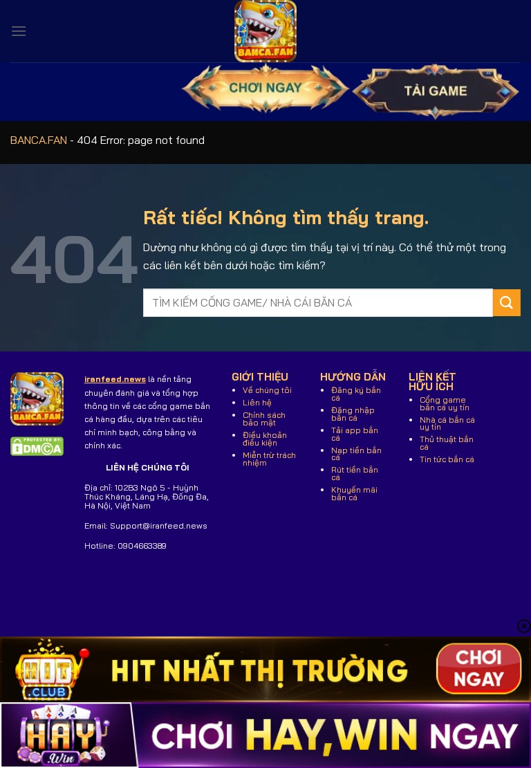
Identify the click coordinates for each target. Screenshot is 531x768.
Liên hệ (257, 402)
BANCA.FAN (38, 140)
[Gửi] (507, 302)
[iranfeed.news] (265, 31)
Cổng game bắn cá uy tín (444, 403)
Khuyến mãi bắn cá (354, 493)
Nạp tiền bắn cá (356, 454)
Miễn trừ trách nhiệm (269, 459)
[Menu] (18, 31)
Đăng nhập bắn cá (353, 414)
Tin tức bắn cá (447, 459)
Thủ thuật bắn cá (447, 443)
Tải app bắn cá (354, 434)
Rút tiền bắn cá (354, 473)
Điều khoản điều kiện (265, 439)
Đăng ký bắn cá (356, 394)
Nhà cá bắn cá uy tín (447, 423)
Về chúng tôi (267, 390)
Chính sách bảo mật (264, 419)
